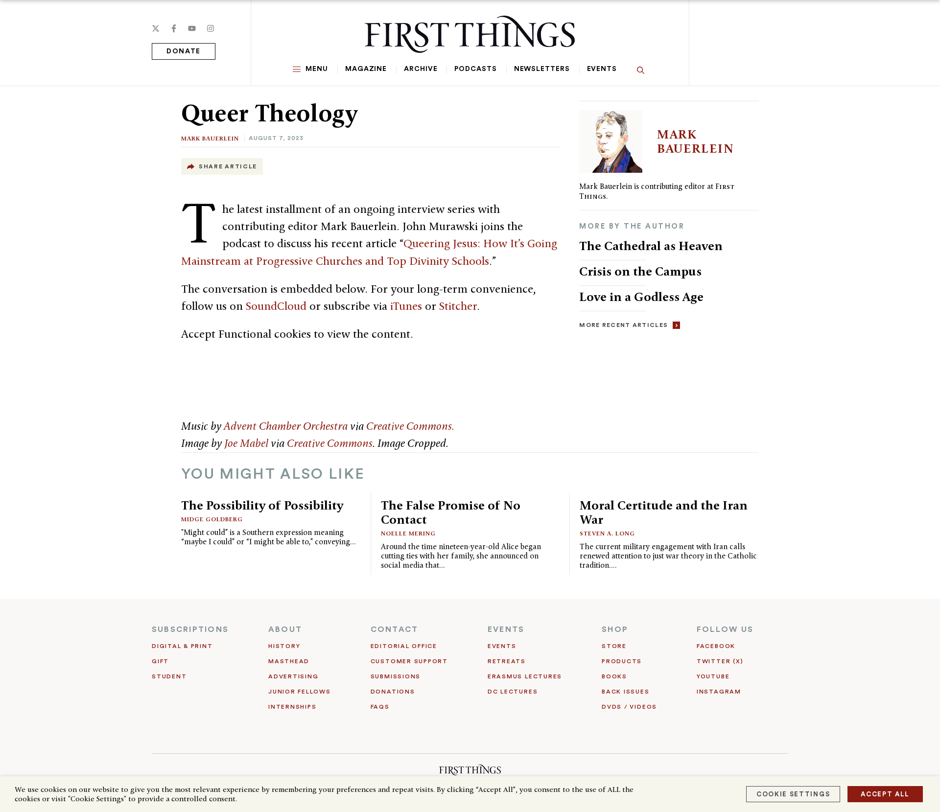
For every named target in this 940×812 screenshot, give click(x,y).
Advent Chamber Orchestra (286, 426)
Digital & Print (182, 646)
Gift (160, 661)
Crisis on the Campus (640, 271)
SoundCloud (276, 306)
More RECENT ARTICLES (623, 325)
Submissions (396, 676)
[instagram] (210, 28)
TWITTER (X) (720, 661)
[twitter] (156, 28)
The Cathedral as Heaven (651, 246)
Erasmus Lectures (525, 676)
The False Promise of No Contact (450, 512)
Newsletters (542, 69)
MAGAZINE (366, 69)
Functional (244, 334)
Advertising (293, 676)
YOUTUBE (713, 676)
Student (169, 676)
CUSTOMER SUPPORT (409, 661)
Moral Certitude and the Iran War (664, 512)
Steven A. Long (607, 533)
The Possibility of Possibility (262, 505)
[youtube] (192, 28)
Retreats (507, 661)
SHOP (615, 629)
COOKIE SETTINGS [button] (793, 794)
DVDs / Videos (629, 707)
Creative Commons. (410, 426)
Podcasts (475, 69)
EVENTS (506, 629)
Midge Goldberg (212, 519)
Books (614, 676)
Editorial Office (404, 646)
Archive (420, 69)
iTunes (406, 306)
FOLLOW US (725, 629)
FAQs (380, 707)
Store (614, 646)
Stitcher (458, 306)
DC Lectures (513, 692)
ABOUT (285, 629)
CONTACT (395, 629)
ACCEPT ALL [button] (885, 794)
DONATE (183, 51)
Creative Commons (330, 443)
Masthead (288, 661)
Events (602, 69)
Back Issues (625, 692)
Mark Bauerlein (210, 138)
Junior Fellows (299, 692)
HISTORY (284, 646)
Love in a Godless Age (641, 296)
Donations (393, 692)
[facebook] (173, 28)
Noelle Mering (408, 533)
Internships (292, 707)
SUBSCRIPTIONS (190, 629)
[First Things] (470, 34)
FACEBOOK (716, 646)
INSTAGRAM (719, 692)
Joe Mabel (246, 443)
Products (622, 661)
